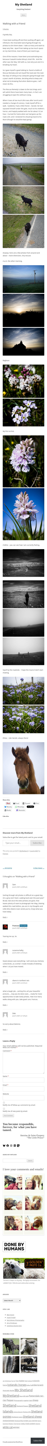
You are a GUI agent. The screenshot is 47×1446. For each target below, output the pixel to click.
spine (30, 1421)
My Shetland (23, 4)
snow (26, 1421)
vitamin (37, 1424)
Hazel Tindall (11, 1317)
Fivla (17, 1381)
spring (34, 1421)
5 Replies (6, 29)
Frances (5, 854)
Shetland (9, 1405)
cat (3, 1381)
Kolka (28, 1385)
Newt (21, 1396)
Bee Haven (10, 1315)
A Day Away (38, 868)
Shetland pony (17, 1417)
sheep (35, 1400)
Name (6, 1076)
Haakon (22, 1381)
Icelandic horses (16, 1384)
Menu (23, 15)
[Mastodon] (18, 1146)
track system (30, 1423)
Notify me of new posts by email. (15, 1111)
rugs (30, 1400)
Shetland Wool (19, 1421)
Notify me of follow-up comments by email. (19, 1105)
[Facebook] (7, 1146)
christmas (8, 1381)
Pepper (10, 1400)
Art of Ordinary (12, 1323)
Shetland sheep (32, 1416)
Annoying (7, 868)
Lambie (33, 1385)
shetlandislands (18, 1412)
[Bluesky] (4, 1146)
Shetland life (27, 1412)
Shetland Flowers (22, 1406)
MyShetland (24, 851)
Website (6, 1094)
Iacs (26, 1381)
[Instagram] (11, 1146)
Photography (18, 1400)
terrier (19, 1424)
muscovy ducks (8, 1390)
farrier (13, 1381)
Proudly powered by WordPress (13, 1442)
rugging (25, 1400)
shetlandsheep (8, 1421)
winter (16, 1427)
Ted (15, 1424)
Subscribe (37, 843)
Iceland (30, 1381)
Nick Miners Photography (15, 1320)
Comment (7, 1051)
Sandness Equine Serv (14, 1326)
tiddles (23, 1424)
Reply (5, 917)
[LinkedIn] (14, 1146)
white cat (8, 1427)
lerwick (40, 1385)
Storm (39, 1421)
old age (26, 1396)
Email (5, 1085)
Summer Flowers (8, 1424)
